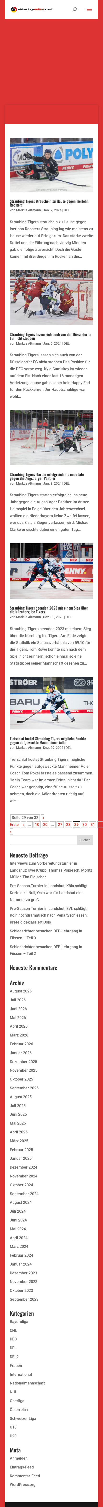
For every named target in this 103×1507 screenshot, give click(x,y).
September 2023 (24, 1299)
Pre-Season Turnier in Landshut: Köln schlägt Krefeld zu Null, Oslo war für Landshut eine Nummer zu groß (48, 893)
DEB (13, 1339)
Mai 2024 (18, 1229)
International (21, 1374)
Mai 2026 (18, 1017)
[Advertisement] (51, 53)
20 (45, 824)
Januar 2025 (21, 1158)
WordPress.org (22, 1484)
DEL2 (14, 1357)
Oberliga (17, 1401)
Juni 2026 (18, 1009)
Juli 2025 (18, 1106)
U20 (13, 1436)
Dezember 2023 (23, 1273)
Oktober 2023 (21, 1290)
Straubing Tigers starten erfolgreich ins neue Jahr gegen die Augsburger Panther (47, 476)
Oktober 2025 (21, 1079)
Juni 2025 (18, 1114)
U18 (13, 1427)
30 (84, 824)
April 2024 (19, 1238)
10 (37, 824)
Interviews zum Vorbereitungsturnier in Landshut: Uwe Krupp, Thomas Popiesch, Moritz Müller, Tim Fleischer (51, 870)
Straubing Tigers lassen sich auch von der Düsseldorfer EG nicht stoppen (51, 336)
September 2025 (24, 1088)
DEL (67, 210)
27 (60, 824)
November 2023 (23, 1281)
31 (93, 824)
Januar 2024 (21, 1264)
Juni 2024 (18, 1220)
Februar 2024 (21, 1255)
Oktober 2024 (21, 1185)
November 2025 (23, 1070)
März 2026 (19, 1035)
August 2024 (21, 1202)
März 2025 (19, 1141)
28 (68, 824)
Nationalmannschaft (27, 1383)
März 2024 (19, 1246)
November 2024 (23, 1176)
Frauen (16, 1365)
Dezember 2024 (23, 1167)
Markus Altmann (28, 210)
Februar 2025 (21, 1150)
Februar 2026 (21, 1044)
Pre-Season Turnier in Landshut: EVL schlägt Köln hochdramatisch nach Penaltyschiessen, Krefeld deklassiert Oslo (49, 915)
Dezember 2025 (23, 1061)
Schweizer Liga (23, 1418)
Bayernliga (19, 1321)
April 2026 (19, 1026)
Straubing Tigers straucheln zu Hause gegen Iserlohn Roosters (49, 203)
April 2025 (19, 1132)
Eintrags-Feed (22, 1467)
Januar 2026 (21, 1053)
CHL (13, 1330)
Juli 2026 (18, 1000)
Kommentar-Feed (25, 1476)
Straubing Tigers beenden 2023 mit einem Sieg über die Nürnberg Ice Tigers (49, 610)
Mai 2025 (18, 1123)
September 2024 (24, 1194)
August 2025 (21, 1097)
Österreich (19, 1409)
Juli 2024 (18, 1211)
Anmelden (19, 1458)
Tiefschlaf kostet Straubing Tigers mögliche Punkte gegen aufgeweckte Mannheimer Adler (48, 740)
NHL (13, 1392)
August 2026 (21, 991)
